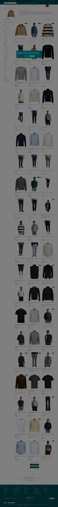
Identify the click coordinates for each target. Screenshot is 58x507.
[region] (29, 54)
